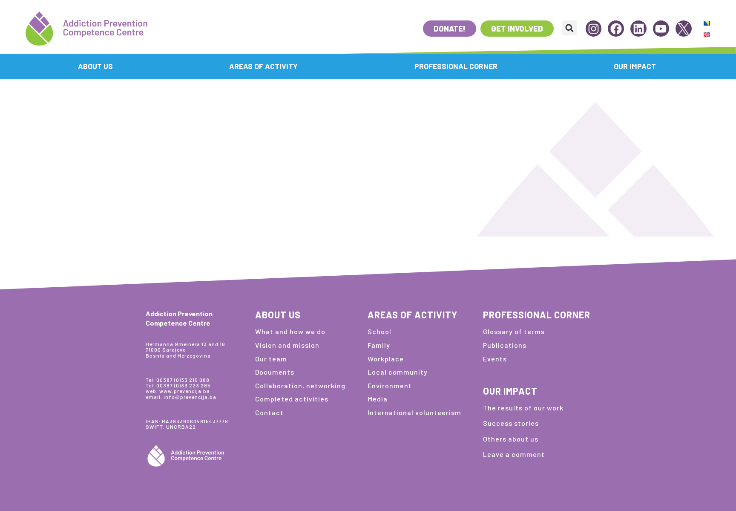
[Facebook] (616, 28)
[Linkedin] (638, 28)
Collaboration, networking (300, 385)
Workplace (386, 359)
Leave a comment (514, 454)
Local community (398, 372)
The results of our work (523, 408)
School (379, 331)
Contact (269, 412)
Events (495, 359)
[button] (569, 27)
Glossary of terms (514, 331)
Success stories (511, 423)
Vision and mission (287, 345)
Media (378, 399)
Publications (504, 345)
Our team (271, 359)
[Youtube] (661, 28)
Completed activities (291, 399)
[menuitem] (706, 23)
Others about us (510, 439)
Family (379, 345)
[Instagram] (594, 28)
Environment (390, 385)
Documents (274, 372)
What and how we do (290, 331)
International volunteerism (414, 412)
